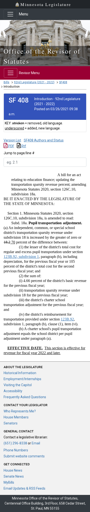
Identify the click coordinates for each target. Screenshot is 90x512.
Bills (6, 82)
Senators (11, 423)
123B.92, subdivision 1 (21, 257)
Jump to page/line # (19, 153)
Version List (12, 140)
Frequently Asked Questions (25, 397)
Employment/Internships (22, 379)
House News (13, 470)
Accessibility (13, 391)
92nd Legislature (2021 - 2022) (34, 82)
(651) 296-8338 (15, 443)
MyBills (9, 482)
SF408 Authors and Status (44, 140)
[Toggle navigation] (10, 14)
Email (36, 443)
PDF (10, 146)
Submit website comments (24, 456)
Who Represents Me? (20, 411)
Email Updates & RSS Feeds (24, 488)
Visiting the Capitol (18, 385)
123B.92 (67, 319)
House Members (16, 417)
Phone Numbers (16, 450)
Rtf (23, 146)
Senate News (14, 476)
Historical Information (20, 373)
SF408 (63, 82)
